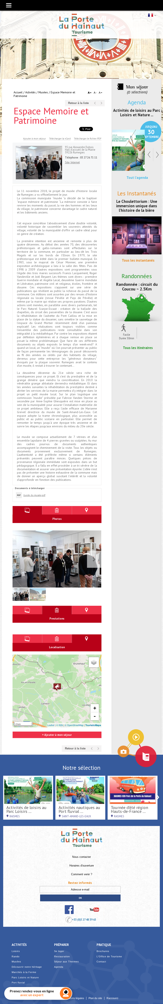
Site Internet (72, 162)
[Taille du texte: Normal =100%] (100, 92)
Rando (16, 956)
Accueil (18, 92)
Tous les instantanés (138, 260)
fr (152, 15)
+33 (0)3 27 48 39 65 (84, 919)
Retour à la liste (78, 103)
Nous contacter (81, 856)
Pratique (104, 945)
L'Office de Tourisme (109, 956)
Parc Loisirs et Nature (25, 977)
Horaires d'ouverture (81, 865)
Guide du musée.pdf (34, 495)
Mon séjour (137, 87)
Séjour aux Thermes (66, 962)
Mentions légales (74, 998)
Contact (101, 962)
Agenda (58, 967)
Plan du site (95, 998)
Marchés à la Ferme (24, 972)
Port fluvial (18, 983)
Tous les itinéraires (138, 347)
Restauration (62, 956)
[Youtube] (94, 910)
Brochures (103, 951)
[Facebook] (69, 910)
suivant (101, 103)
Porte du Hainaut (81, 836)
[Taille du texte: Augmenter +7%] (90, 92)
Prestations (57, 510)
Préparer (61, 945)
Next (94, 559)
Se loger (59, 951)
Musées (43, 92)
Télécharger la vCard (60, 138)
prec (95, 103)
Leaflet (50, 725)
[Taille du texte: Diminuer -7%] (95, 92)
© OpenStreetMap (74, 725)
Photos (27, 510)
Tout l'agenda (137, 177)
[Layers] (93, 662)
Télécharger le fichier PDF (87, 138)
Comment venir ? (81, 874)
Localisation (86, 510)
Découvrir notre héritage (27, 967)
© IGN (59, 725)
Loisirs (16, 951)
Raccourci (112, 998)
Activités (30, 92)
